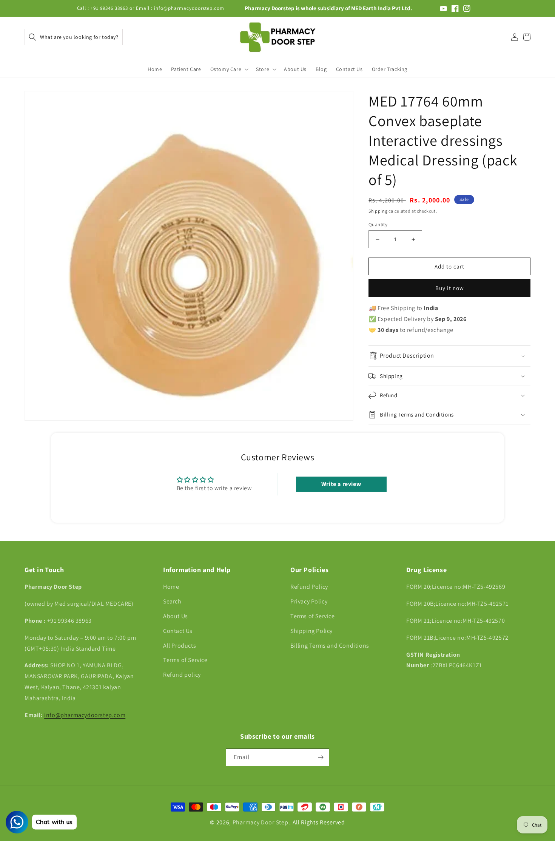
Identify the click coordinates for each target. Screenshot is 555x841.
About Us (175, 616)
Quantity (377, 224)
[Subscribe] (320, 757)
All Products (179, 646)
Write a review (341, 484)
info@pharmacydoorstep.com (84, 715)
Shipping (378, 211)
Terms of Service (185, 660)
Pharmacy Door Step (260, 822)
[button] (74, 37)
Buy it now (449, 288)
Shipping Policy (311, 631)
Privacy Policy (308, 601)
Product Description (407, 356)
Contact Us (178, 631)
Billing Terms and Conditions (329, 646)
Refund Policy (309, 587)
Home (171, 587)
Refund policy (182, 675)
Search (172, 601)
